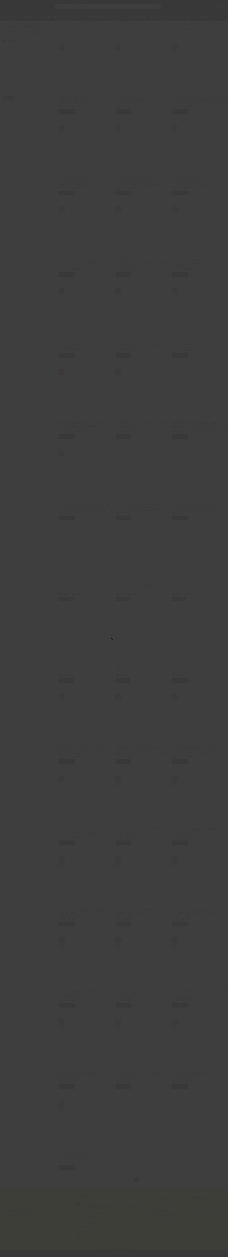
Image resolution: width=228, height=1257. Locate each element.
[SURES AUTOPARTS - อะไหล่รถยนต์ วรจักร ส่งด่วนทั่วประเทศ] (114, 622)
